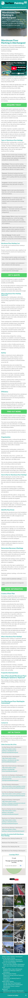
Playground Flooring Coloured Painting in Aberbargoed (13, 976)
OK (20, 865)
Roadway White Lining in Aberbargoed (12, 969)
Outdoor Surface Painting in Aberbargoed (12, 956)
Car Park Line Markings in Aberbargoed (13, 961)
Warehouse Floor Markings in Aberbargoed (13, 992)
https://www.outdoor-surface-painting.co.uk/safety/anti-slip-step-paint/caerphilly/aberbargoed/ (10, 760)
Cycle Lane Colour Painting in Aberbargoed (13, 964)
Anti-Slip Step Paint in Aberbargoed (12, 983)
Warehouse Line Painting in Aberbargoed (13, 990)
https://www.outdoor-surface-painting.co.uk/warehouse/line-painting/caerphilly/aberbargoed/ (10, 821)
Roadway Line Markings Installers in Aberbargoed (12, 971)
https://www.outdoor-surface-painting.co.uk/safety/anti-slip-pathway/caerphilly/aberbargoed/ (10, 750)
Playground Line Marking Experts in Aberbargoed (12, 979)
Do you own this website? (11, 865)
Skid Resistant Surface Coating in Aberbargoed (11, 987)
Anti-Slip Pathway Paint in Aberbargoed (12, 984)
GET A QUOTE (14, 275)
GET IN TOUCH (14, 732)
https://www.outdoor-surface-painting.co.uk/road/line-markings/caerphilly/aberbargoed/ (10, 812)
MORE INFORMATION (14, 589)
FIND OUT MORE (14, 412)
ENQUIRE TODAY (14, 105)
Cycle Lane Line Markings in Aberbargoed (13, 966)
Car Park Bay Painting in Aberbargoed (12, 959)
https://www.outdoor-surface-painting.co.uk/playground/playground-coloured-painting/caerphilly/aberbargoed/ (14, 803)
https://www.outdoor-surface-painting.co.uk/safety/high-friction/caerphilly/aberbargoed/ (9, 769)
